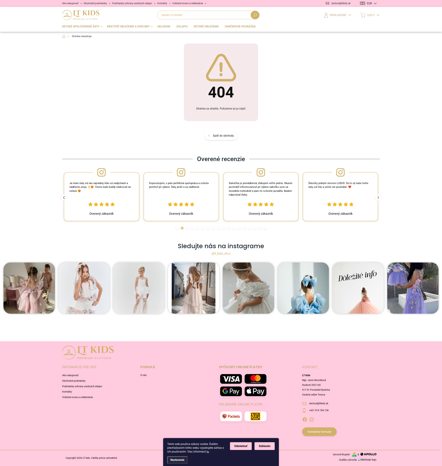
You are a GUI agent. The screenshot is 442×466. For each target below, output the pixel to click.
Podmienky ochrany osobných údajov (132, 3)
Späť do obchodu (223, 135)
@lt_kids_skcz (221, 253)
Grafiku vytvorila (348, 459)
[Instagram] (311, 419)
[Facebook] (304, 419)
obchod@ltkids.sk (318, 403)
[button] (177, 228)
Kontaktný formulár (319, 431)
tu (207, 451)
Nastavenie (177, 460)
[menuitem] (83, 26)
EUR (369, 3)
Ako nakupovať (70, 3)
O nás (143, 375)
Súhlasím (264, 446)
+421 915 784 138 (319, 410)
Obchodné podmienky (95, 3)
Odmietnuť (240, 446)
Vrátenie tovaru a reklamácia (187, 3)
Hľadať (255, 15)
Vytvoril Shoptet (341, 454)
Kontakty (162, 3)
